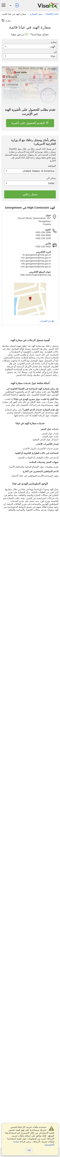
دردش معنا (17, 34)
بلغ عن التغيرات (47, 321)
